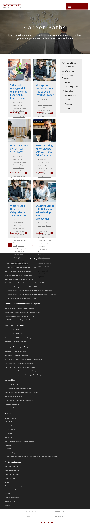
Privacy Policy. (42, 38)
